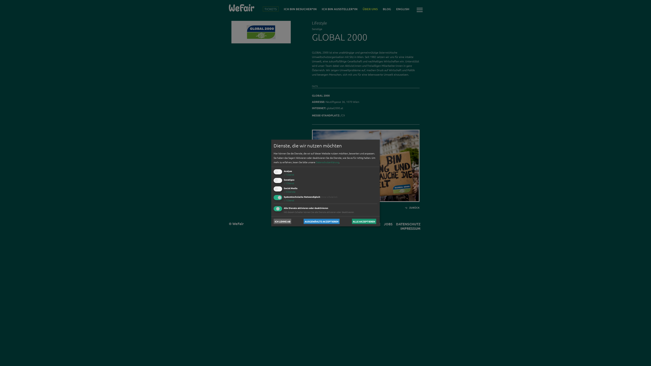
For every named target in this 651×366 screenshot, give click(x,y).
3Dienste (289, 191)
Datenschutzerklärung (327, 162)
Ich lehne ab (282, 221)
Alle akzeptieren (364, 221)
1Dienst (289, 174)
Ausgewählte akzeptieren (322, 221)
